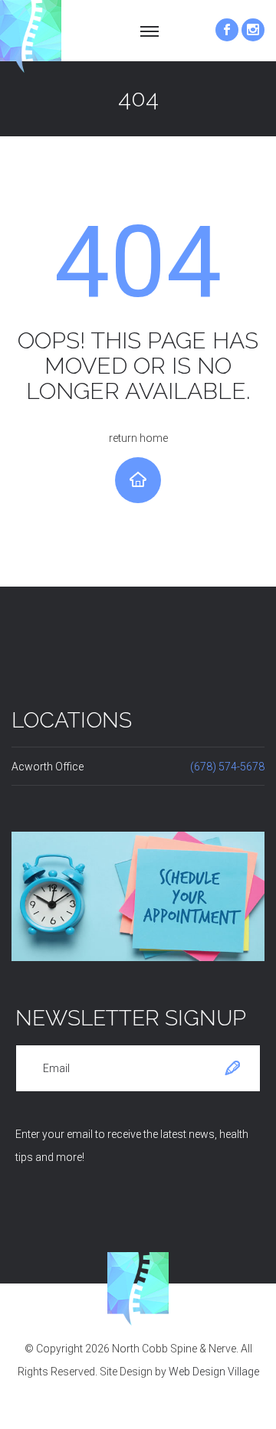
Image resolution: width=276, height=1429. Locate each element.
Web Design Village (214, 1371)
